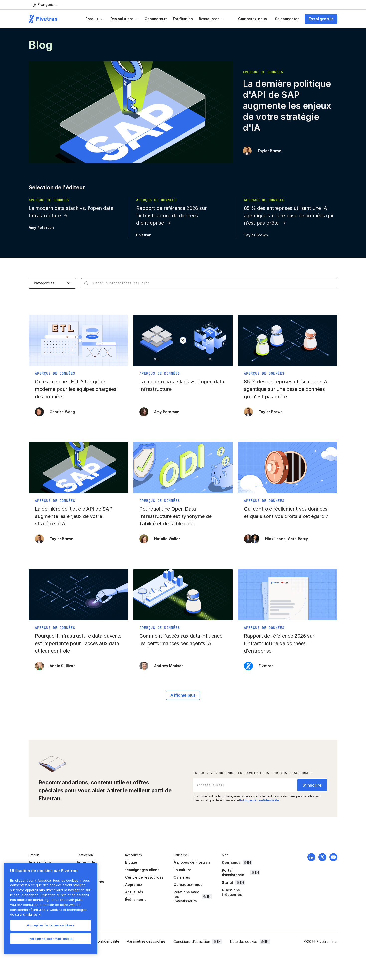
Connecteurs (156, 19)
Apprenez (133, 885)
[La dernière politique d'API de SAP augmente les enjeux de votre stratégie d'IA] (78, 495)
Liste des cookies (244, 941)
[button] (44, 4)
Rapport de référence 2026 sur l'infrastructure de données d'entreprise (171, 215)
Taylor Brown (269, 151)
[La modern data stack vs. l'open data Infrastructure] (183, 368)
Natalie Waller (167, 539)
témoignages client (142, 870)
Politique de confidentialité (259, 800)
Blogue (131, 862)
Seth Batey (298, 539)
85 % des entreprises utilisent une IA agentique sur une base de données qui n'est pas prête (288, 215)
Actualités (134, 892)
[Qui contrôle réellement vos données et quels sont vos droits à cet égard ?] (287, 495)
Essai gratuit (321, 18)
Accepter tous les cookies (50, 925)
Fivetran (143, 235)
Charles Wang (62, 412)
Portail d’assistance (233, 872)
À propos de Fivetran (192, 862)
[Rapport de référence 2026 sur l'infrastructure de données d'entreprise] (287, 622)
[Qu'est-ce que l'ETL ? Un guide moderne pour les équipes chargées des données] (78, 368)
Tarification (182, 19)
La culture (182, 870)
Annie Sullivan (63, 666)
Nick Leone (275, 539)
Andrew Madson (169, 666)
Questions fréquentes (232, 892)
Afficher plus (183, 695)
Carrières (182, 877)
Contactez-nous (252, 19)
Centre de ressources (144, 877)
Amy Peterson (41, 227)
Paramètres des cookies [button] (146, 941)
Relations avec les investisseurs (186, 896)
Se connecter (287, 19)
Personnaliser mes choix (51, 939)
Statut (227, 882)
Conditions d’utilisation (191, 941)
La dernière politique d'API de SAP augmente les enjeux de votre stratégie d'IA (287, 105)
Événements (135, 899)
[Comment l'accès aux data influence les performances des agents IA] (183, 622)
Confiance (231, 862)
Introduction (88, 862)
